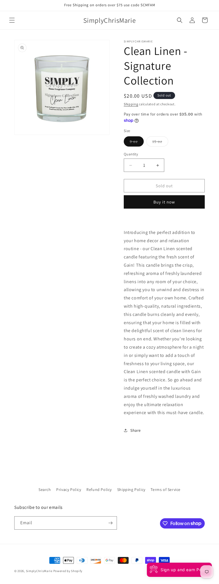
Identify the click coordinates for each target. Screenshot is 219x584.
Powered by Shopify (68, 571)
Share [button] (135, 430)
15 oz (160, 143)
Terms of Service (166, 489)
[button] (12, 20)
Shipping (131, 104)
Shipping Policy (131, 489)
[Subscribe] (110, 523)
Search (44, 489)
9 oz (137, 143)
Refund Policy (99, 489)
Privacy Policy (68, 489)
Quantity (131, 154)
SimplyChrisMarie (39, 571)
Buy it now (164, 202)
